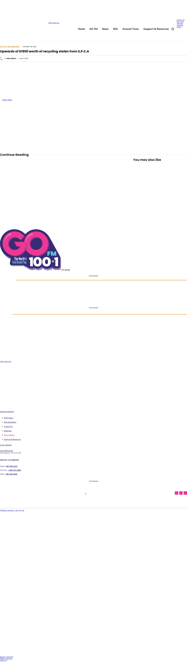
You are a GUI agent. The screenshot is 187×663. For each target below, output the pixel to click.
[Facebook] (141, 58)
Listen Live (3, 660)
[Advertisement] (124, 226)
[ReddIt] (176, 58)
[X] (148, 58)
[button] (173, 29)
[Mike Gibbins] (2, 58)
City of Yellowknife (9, 47)
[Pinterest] (155, 58)
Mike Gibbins (11, 58)
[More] (183, 58)
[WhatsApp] (162, 58)
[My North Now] (85, 493)
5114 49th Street (6, 451)
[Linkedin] (169, 58)
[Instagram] (181, 493)
